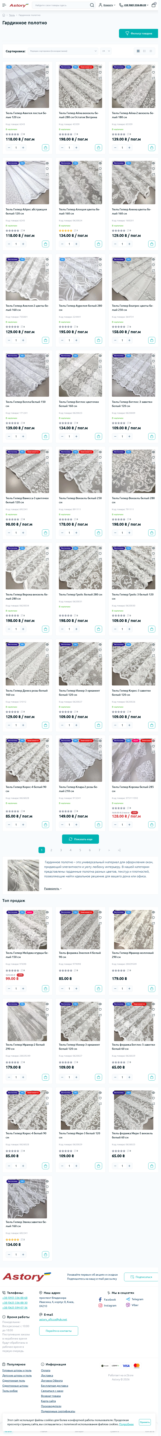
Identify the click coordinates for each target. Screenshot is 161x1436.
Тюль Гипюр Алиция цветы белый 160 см (79, 211)
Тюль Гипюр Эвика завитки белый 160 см (26, 1224)
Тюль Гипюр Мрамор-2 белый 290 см (25, 1046)
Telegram (137, 1299)
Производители (51, 1406)
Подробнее (126, 1424)
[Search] (92, 5)
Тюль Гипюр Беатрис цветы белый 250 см (132, 307)
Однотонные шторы (15, 1385)
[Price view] (151, 51)
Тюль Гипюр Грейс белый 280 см (80, 594)
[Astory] (26, 1276)
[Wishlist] (47, 72)
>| (119, 850)
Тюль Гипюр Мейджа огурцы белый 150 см (27, 955)
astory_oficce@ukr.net (53, 1319)
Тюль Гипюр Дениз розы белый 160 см (27, 692)
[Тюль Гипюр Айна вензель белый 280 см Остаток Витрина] (80, 86)
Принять (145, 1422)
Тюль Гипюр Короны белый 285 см (133, 789)
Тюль (12, 15)
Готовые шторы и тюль (16, 1370)
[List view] (144, 51)
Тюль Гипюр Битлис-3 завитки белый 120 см (132, 404)
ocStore (129, 1375)
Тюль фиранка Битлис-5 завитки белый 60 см (133, 1046)
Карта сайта (48, 1401)
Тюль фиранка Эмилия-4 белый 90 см (80, 955)
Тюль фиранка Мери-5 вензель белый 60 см (132, 1135)
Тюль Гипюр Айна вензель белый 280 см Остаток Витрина (79, 115)
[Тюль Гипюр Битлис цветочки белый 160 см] (80, 375)
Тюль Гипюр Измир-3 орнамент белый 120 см (79, 692)
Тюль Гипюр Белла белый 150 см (26, 404)
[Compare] (47, 77)
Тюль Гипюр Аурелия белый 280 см (80, 307)
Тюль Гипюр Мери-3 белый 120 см (79, 1135)
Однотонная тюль (13, 1380)
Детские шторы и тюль (17, 1375)
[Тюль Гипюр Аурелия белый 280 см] (80, 279)
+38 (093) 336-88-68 (14, 1297)
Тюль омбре (10, 1390)
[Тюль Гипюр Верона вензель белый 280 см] (27, 567)
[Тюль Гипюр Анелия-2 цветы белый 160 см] (27, 279)
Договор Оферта (52, 1380)
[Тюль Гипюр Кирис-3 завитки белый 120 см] (133, 664)
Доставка (47, 1375)
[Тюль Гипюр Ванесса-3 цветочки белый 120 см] (27, 471)
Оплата (45, 1370)
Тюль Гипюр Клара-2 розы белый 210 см (78, 789)
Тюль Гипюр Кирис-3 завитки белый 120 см (131, 692)
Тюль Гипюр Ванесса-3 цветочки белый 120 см (27, 500)
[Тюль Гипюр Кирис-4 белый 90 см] (27, 760)
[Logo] (19, 5)
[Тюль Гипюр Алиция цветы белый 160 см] (80, 182)
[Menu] (4, 5)
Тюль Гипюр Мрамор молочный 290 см (133, 955)
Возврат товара (51, 1395)
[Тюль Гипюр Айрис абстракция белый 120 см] (27, 182)
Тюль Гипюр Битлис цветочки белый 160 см (79, 404)
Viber (135, 1305)
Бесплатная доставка (54, 1385)
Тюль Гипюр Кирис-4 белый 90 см (26, 789)
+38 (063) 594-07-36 (14, 1307)
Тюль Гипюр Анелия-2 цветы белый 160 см (27, 307)
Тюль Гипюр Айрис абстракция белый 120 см (26, 211)
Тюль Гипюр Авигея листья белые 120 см (26, 115)
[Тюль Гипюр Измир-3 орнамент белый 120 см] (80, 664)
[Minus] (9, 147)
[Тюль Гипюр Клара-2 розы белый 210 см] (80, 760)
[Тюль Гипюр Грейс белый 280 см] (80, 567)
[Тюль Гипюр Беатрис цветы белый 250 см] (133, 279)
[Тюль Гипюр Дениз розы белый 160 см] (27, 664)
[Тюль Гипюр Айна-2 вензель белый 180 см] (133, 86)
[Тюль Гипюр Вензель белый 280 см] (133, 471)
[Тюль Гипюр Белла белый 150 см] (27, 375)
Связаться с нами (52, 1390)
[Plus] (23, 147)
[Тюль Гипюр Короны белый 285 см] (133, 760)
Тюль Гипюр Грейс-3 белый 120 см (133, 596)
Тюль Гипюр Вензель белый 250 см (80, 500)
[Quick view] (47, 66)
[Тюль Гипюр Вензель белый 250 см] (80, 471)
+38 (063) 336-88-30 (14, 1302)
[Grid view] (138, 51)
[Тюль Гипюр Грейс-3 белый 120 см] (133, 567)
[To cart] (45, 147)
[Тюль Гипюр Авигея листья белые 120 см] (27, 86)
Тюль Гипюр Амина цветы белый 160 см (131, 211)
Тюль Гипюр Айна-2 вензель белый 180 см (133, 115)
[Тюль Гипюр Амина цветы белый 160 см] (133, 182)
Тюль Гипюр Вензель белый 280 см (133, 500)
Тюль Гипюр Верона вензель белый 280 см (27, 596)
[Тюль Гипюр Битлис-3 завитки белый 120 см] (133, 375)
